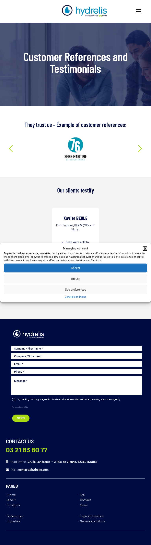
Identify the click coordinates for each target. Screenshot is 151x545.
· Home (11, 495)
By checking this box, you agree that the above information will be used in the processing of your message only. (69, 399)
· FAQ (81, 495)
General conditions (75, 296)
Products (13, 505)
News (84, 505)
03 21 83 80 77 (26, 449)
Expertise (13, 521)
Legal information (92, 516)
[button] (145, 248)
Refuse (75, 278)
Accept (75, 268)
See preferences (75, 289)
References (15, 516)
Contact (85, 500)
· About (11, 500)
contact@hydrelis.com (33, 470)
